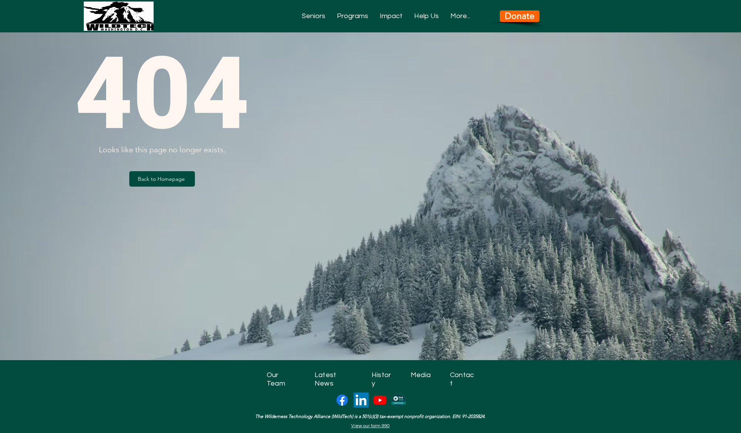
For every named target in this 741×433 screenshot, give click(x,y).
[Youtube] (379, 400)
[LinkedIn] (361, 400)
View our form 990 (370, 425)
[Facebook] (342, 400)
